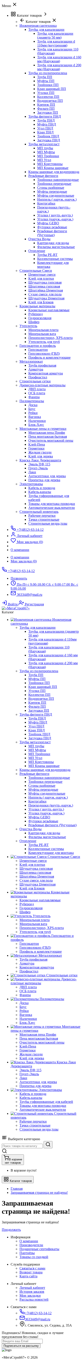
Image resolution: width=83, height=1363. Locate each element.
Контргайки (46, 203)
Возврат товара (30, 1272)
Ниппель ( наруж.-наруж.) (57, 199)
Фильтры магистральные (56, 247)
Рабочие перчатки (42, 515)
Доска (32, 405)
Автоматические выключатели (51, 508)
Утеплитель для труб (44, 342)
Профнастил (37, 377)
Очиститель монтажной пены (50, 440)
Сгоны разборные (50, 187)
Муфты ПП (45, 81)
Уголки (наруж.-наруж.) (55, 219)
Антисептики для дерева (47, 476)
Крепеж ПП (46, 104)
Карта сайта (28, 1276)
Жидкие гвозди (40, 452)
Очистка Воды (39, 239)
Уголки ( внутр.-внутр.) (55, 215)
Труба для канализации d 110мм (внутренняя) (56, 43)
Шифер (33, 322)
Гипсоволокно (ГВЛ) (44, 353)
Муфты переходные (52, 191)
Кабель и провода (41, 488)
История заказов (31, 1291)
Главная (17, 1188)
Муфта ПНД (46, 124)
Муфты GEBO (48, 223)
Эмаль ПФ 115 (39, 464)
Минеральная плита (43, 330)
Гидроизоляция (39, 318)
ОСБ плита (36, 393)
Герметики (36, 448)
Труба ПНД (46, 120)
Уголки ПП (45, 93)
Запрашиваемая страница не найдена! (39, 1192)
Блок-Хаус (36, 425)
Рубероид (35, 314)
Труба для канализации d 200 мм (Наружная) (59, 67)
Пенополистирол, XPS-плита (50, 338)
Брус (31, 409)
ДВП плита (37, 389)
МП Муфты (46, 152)
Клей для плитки (41, 278)
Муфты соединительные (55, 195)
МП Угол (44, 160)
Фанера (34, 397)
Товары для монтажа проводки (51, 504)
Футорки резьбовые (52, 227)
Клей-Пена (36, 444)
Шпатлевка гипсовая (44, 286)
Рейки (33, 413)
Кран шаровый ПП (51, 89)
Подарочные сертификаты (39, 1249)
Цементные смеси (42, 274)
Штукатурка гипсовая (45, 282)
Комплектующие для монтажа (51, 853)
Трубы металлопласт (44, 144)
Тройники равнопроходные (58, 180)
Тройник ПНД (48, 136)
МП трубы (45, 148)
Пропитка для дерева (44, 480)
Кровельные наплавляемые (48, 310)
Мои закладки (30, 1295)
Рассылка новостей (33, 1299)
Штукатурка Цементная (46, 298)
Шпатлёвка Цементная (45, 290)
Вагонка (34, 417)
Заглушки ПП (47, 112)
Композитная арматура (45, 373)
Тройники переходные (54, 183)
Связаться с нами (32, 1268)
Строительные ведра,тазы (47, 523)
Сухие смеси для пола (45, 294)
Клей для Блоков (41, 302)
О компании (20, 557)
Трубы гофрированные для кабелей (46, 1102)
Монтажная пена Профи (46, 432)
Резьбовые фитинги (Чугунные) (52, 233)
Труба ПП (44, 77)
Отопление (36, 251)
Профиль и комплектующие (49, 357)
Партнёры (27, 1253)
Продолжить (11, 1230)
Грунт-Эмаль (38, 468)
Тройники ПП (48, 85)
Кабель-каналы (39, 492)
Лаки (32, 472)
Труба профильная (42, 365)
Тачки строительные (43, 519)
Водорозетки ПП (50, 101)
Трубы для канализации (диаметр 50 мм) (55, 35)
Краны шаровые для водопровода (53, 172)
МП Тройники (48, 156)
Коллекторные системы (55, 259)
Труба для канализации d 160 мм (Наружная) (59, 59)
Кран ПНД (45, 132)
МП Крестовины (50, 164)
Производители (31, 1245)
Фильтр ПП (46, 108)
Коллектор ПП (48, 97)
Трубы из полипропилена (47, 73)
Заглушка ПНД (48, 140)
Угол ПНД (45, 128)
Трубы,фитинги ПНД (44, 116)
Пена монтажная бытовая (47, 436)
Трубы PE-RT (47, 255)
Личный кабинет (32, 1287)
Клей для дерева (40, 456)
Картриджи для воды (53, 243)
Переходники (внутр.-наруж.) (50, 805)
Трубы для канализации (46, 29)
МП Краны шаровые (52, 168)
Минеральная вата (42, 334)
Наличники (37, 421)
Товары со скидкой (33, 1257)
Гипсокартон (38, 349)
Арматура (35, 369)
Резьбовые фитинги (43, 176)
